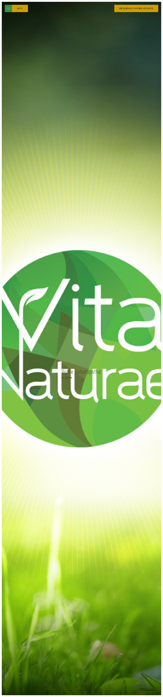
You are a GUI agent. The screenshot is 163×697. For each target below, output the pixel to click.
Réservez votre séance (136, 8)
